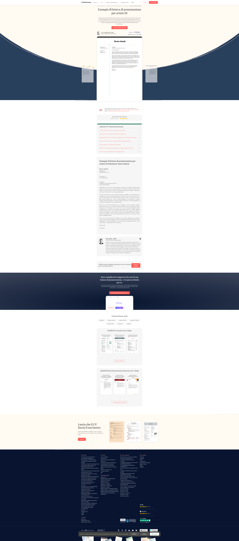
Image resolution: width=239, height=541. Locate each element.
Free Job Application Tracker (87, 507)
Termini (141, 459)
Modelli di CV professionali (106, 485)
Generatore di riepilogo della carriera (89, 477)
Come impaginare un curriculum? (127, 487)
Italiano (101, 530)
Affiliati (141, 465)
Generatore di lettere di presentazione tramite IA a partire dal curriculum (89, 504)
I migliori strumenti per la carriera (127, 481)
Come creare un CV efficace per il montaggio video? (111, 151)
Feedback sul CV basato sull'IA (87, 490)
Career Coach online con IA (86, 496)
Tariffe (132, 2)
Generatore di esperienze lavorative (88, 479)
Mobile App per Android (86, 521)
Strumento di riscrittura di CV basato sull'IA (90, 470)
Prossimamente (84, 511)
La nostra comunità (105, 471)
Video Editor (120, 323)
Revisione (83, 510)
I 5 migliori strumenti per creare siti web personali (128, 471)
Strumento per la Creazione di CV (88, 456)
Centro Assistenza (104, 456)
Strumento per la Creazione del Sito (88, 459)
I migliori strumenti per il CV (126, 480)
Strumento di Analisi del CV (87, 480)
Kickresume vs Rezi (124, 491)
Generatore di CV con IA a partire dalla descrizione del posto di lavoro (89, 487)
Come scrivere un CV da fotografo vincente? (110, 144)
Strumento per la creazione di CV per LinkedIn (88, 462)
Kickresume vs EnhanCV (125, 493)
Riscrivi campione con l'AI (119, 27)
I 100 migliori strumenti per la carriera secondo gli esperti (128, 484)
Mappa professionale (85, 492)
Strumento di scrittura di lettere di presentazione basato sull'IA (88, 466)
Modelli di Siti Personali (105, 480)
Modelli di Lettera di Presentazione (108, 478)
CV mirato (83, 485)
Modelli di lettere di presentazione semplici (110, 491)
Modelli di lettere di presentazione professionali (108, 493)
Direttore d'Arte (110, 323)
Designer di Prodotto (134, 320)
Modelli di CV (103, 477)
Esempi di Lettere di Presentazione (108, 459)
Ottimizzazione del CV (85, 489)
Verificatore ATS (124, 2)
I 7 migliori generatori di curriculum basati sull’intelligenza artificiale (129, 463)
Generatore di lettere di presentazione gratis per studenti (89, 501)
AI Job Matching (84, 508)
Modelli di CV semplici (105, 484)
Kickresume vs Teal (124, 494)
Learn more (126, 534)
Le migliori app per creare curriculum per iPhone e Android (128, 478)
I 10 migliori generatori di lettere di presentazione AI (127, 466)
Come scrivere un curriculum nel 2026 (128, 486)
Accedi (145, 2)
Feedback (142, 466)
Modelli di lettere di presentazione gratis (109, 488)
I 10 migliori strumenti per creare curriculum (127, 460)
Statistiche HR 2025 (124, 488)
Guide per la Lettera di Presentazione (108, 462)
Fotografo (129, 323)
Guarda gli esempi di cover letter (119, 402)
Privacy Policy (142, 461)
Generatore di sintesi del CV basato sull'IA (90, 476)
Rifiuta (134, 534)
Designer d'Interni (111, 320)
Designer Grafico (122, 320)
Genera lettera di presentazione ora (119, 292)
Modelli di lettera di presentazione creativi (109, 490)
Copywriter (101, 320)
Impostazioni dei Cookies (145, 462)
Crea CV (82, 439)
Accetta (155, 534)
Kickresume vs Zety (124, 490)
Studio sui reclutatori (124, 496)
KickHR (82, 513)
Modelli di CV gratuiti (105, 482)
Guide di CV (103, 461)
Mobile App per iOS (85, 520)
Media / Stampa (143, 464)
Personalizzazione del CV (86, 483)
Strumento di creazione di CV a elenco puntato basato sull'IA (89, 474)
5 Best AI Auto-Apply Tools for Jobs (127, 476)
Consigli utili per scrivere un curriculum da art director (112, 130)
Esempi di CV (103, 458)
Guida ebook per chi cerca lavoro (107, 465)
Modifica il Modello (135, 265)
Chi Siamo (142, 456)
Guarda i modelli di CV (119, 360)
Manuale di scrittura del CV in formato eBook (108, 467)
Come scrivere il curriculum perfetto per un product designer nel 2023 (116, 148)
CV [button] (101, 2)
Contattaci (142, 458)
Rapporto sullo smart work (106, 469)
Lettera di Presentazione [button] (111, 2)
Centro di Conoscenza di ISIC (126, 458)
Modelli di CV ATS (104, 481)
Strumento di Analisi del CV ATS (87, 482)
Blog (102, 472)
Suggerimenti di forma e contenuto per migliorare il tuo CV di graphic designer (118, 137)
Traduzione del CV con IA (86, 472)
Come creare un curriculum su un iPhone (128, 456)
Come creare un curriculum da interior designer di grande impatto (115, 141)
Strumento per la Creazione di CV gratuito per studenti (89, 498)
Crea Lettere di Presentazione (87, 458)
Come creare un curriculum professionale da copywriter (112, 133)
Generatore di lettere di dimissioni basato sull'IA (89, 469)
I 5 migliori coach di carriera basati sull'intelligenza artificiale (127, 474)
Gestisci (144, 534)
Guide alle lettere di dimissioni (107, 464)
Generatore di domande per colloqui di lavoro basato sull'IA (89, 494)
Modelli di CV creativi (105, 487)
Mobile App (83, 519)
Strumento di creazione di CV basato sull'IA (90, 463)
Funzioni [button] (95, 2)
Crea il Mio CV (153, 2)
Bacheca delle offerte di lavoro (87, 505)
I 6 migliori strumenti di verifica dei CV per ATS (129, 468)
